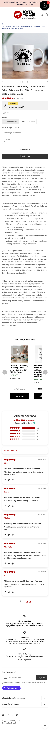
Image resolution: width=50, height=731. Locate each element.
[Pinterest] (17, 715)
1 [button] (20, 82)
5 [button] (29, 82)
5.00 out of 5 (31, 420)
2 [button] (22, 82)
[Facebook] (3, 715)
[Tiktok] (12, 715)
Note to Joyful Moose (10, 128)
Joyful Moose (20, 721)
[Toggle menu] (3, 14)
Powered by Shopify (9, 723)
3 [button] (25, 82)
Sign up (42, 677)
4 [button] (27, 82)
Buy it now (25, 156)
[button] (8, 98)
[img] (9, 460)
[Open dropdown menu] (45, 698)
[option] (25, 56)
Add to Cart (25, 149)
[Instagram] (8, 715)
